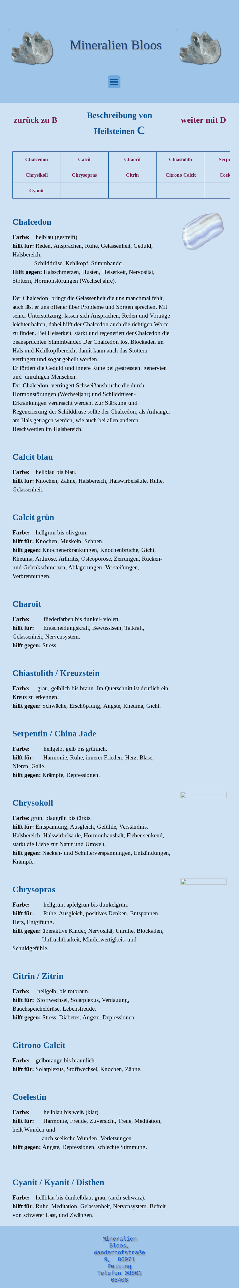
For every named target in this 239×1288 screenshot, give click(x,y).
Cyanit (36, 190)
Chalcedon (36, 159)
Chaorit (132, 159)
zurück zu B (35, 120)
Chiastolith (180, 159)
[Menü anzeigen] (114, 82)
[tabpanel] (119, 124)
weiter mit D (203, 120)
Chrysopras (84, 175)
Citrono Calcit (181, 175)
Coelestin (229, 175)
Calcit (84, 159)
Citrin (132, 175)
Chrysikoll (37, 175)
